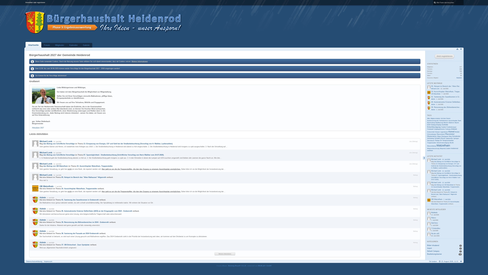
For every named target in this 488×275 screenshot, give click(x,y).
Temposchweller (448, 140)
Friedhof (443, 127)
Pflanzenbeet (441, 134)
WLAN (452, 142)
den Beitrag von (59, 144)
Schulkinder (456, 136)
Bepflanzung (439, 122)
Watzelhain (443, 145)
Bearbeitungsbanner (434, 254)
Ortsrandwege (431, 134)
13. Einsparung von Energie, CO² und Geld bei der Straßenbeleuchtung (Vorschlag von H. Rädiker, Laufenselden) (127, 144)
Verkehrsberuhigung (443, 142)
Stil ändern (433, 261)
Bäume (457, 122)
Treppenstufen (431, 142)
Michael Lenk (46, 141)
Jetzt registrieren (444, 56)
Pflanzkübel (449, 134)
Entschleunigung (433, 127)
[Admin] (35, 199)
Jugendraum (444, 132)
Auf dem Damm (445, 118)
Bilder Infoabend (433, 245)
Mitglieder (59, 45)
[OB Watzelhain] (35, 188)
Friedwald (430, 129)
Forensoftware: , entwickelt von (244, 266)
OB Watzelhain (47, 186)
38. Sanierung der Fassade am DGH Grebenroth (80, 233)
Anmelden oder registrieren (35, 2)
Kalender (73, 45)
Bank (459, 120)
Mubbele (459, 78)
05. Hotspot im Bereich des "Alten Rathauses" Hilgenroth (83, 177)
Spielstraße (449, 138)
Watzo (433, 218)
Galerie (86, 45)
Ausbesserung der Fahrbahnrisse (437, 120)
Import (429, 248)
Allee (428, 118)
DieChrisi (434, 223)
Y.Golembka (435, 228)
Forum (47, 45)
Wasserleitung (431, 146)
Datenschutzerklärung (34, 261)
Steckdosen (430, 140)
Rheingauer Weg (446, 136)
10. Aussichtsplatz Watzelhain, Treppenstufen (94, 166)
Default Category (433, 251)
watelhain (430, 150)
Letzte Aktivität (434, 156)
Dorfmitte (445, 125)
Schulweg (430, 138)
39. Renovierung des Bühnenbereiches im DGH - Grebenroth (85, 222)
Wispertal (443, 148)
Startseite (33, 45)
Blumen (446, 122)
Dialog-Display (436, 125)
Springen (456, 138)
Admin (43, 197)
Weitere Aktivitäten (225, 254)
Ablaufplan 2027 (38, 128)
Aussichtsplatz (453, 120)
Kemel (451, 131)
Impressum (48, 261)
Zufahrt (448, 148)
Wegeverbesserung (433, 148)
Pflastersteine (432, 136)
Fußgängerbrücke (439, 129)
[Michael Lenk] (35, 143)
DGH (429, 125)
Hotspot (437, 132)
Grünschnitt (430, 132)
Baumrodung (431, 122)
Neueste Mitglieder (436, 209)
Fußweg (447, 129)
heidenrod (454, 148)
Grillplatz (454, 129)
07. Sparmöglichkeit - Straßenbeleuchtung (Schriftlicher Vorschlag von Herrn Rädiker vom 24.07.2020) (123, 155)
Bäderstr (451, 122)
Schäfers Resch (439, 138)
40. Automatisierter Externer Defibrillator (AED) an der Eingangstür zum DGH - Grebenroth (96, 211)
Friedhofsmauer (451, 127)
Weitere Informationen (140, 61)
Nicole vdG (435, 234)
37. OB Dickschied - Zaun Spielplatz (75, 245)
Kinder (457, 132)
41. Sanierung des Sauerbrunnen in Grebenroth (80, 200)
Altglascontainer (435, 118)
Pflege (439, 136)
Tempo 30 (438, 140)
